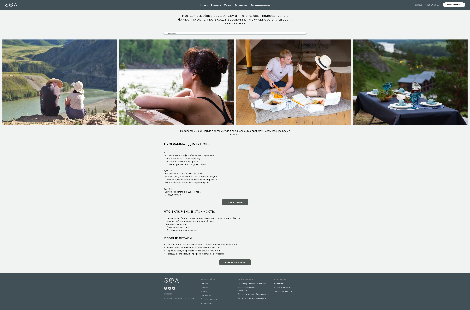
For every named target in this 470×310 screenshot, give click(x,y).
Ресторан (216, 5)
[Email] (173, 288)
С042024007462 (189, 298)
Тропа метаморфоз (260, 5)
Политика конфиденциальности (251, 298)
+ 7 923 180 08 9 (431, 5)
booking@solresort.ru (283, 291)
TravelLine (171, 33)
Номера (204, 5)
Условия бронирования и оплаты (251, 284)
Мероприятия (207, 303)
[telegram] (169, 288)
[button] (235, 262)
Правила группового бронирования (253, 294)
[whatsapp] (165, 288)
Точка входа (241, 5)
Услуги (227, 5)
